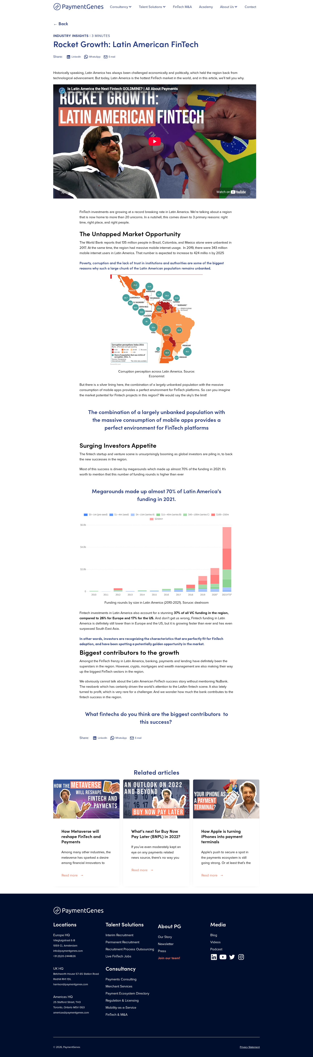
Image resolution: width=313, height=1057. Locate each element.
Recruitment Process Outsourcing (130, 949)
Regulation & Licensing (122, 1000)
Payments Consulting (121, 979)
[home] (78, 7)
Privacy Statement (250, 1047)
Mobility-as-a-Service (121, 1008)
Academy (206, 7)
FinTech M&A (182, 7)
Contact (250, 7)
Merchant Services (119, 986)
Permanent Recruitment (122, 942)
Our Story (165, 937)
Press (162, 951)
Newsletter (166, 944)
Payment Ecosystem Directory (127, 993)
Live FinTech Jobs (118, 956)
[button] (120, 6)
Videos (215, 942)
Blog (213, 935)
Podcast (216, 949)
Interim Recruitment (119, 935)
